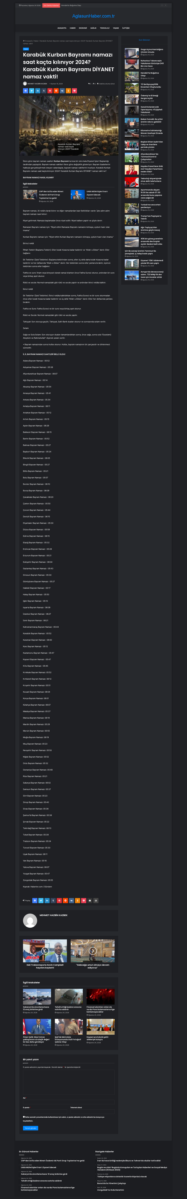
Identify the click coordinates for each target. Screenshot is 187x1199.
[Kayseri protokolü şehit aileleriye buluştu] (101, 1027)
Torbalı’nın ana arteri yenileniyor (151, 206)
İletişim (126, 28)
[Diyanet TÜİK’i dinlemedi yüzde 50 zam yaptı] (132, 264)
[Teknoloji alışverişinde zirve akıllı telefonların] (132, 182)
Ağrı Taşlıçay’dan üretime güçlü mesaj (150, 228)
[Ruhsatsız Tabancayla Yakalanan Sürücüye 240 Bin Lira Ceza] (132, 64)
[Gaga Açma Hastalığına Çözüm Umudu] (132, 53)
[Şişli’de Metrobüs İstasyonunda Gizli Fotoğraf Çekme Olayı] (69, 1027)
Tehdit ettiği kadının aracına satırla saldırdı (68, 1008)
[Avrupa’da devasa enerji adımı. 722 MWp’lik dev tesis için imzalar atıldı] (132, 275)
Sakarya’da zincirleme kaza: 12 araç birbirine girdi (36, 1008)
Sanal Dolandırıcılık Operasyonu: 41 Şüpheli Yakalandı (151, 110)
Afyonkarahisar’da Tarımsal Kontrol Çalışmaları (149, 157)
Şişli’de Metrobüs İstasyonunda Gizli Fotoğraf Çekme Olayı (68, 1039)
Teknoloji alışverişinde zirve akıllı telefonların (151, 179)
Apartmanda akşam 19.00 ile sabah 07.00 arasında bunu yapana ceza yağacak (151, 194)
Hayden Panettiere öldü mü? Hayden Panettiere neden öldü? (152, 169)
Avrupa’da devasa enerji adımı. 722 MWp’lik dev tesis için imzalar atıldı (152, 274)
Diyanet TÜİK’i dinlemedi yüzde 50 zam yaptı (152, 261)
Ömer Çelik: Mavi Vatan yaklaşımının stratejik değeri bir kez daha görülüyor (36, 1039)
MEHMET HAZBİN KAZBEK (37, 84)
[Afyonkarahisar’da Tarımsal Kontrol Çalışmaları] (132, 157)
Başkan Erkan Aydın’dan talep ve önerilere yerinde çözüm (152, 144)
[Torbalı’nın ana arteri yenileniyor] (132, 208)
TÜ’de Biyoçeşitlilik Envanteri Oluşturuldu (151, 85)
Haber (72, 28)
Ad (25, 1098)
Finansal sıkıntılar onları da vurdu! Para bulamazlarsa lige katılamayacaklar (101, 1009)
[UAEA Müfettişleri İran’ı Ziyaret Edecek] (78, 194)
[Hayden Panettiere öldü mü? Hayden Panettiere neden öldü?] (132, 170)
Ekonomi (83, 28)
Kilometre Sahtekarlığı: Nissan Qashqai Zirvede (152, 131)
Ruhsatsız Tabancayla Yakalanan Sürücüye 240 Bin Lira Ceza (152, 63)
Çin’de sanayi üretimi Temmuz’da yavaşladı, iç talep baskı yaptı (140, 252)
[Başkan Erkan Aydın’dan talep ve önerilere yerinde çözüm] (132, 145)
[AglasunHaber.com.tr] (93, 16)
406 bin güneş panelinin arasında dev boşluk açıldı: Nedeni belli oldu (152, 241)
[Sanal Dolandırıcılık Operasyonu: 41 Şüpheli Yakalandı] (132, 110)
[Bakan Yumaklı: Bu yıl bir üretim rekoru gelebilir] (132, 122)
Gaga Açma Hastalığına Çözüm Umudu (152, 50)
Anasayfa (61, 28)
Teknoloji (104, 28)
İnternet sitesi (76, 1107)
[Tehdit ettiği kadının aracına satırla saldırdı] (69, 997)
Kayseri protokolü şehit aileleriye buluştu (97, 1038)
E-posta (27, 1107)
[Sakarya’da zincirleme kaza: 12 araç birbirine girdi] (37, 997)
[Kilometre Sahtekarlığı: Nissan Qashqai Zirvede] (132, 134)
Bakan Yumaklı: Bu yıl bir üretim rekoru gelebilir (152, 120)
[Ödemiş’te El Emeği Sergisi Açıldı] (132, 99)
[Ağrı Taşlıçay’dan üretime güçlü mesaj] (132, 231)
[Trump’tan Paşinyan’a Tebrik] (132, 219)
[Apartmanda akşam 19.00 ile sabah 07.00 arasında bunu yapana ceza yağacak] (132, 193)
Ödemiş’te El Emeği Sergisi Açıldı (149, 97)
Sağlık (93, 28)
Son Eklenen (144, 40)
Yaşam (116, 28)
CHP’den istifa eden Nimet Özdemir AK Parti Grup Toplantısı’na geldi (51, 194)
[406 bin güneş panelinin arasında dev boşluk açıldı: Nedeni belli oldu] (132, 242)
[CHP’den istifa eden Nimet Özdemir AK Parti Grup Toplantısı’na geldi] (30, 194)
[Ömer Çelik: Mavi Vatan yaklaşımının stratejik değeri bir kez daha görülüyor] (37, 1027)
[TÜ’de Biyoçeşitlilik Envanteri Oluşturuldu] (132, 88)
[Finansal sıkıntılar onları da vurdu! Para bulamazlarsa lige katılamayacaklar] (101, 997)
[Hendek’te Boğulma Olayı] (132, 76)
